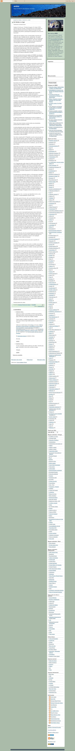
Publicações (51, 385)
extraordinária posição (20, 329)
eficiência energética (53, 242)
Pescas (50, 367)
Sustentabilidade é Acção (54, 526)
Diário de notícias (53, 660)
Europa (50, 262)
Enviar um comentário (17, 355)
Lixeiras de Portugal (53, 490)
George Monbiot (52, 570)
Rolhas (50, 398)
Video (50, 424)
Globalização (52, 291)
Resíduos (51, 394)
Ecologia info (52, 610)
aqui (42, 330)
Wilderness (51, 427)
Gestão (50, 286)
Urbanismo (51, 422)
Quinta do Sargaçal (53, 513)
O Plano (32, 325)
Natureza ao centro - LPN (54, 501)
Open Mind (51, 577)
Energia (50, 244)
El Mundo (51, 678)
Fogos (50, 275)
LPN (50, 620)
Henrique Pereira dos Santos (57, 702)
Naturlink (51, 625)
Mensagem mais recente (16, 359)
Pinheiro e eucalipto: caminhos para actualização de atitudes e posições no (55, 112)
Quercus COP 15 (52, 510)
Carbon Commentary (53, 557)
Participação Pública (53, 361)
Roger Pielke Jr (52, 583)
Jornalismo (51, 315)
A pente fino (51, 640)
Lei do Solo (51, 320)
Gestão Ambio (52, 288)
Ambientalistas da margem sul (55, 443)
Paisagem (51, 359)
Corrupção (51, 217)
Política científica (53, 376)
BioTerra (51, 459)
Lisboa (50, 322)
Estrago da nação (53, 481)
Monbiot (51, 338)
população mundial (53, 381)
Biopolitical (51, 554)
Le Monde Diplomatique (54, 687)
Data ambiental (52, 546)
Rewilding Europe (52, 581)
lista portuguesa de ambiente (57, 39)
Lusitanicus (51, 492)
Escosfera (51, 479)
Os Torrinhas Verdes (53, 506)
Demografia (51, 228)
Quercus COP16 (52, 512)
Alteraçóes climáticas (53, 153)
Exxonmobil (51, 264)
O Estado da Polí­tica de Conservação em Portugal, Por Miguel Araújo (55, 96)
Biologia (51, 185)
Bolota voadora (52, 463)
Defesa (50, 226)
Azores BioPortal (52, 597)
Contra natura (52, 468)
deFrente (51, 608)
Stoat (50, 588)
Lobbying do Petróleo (53, 326)
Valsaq (50, 531)
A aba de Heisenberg (53, 638)
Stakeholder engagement (54, 407)
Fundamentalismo (53, 284)
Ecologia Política (52, 235)
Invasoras (51, 313)
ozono (50, 358)
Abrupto (50, 642)
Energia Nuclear (52, 246)
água (50, 147)
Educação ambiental (53, 474)
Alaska (50, 149)
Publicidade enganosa (53, 388)
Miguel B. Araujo (54, 712)
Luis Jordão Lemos (55, 710)
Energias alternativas (53, 248)
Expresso (51, 664)
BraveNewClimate (53, 556)
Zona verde (51, 538)
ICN (50, 306)
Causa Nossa (52, 647)
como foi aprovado (29, 327)
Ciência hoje (51, 601)
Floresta (51, 271)
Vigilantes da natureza (54, 535)
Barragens (51, 178)
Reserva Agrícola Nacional (54, 392)
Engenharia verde (53, 477)
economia (51, 237)
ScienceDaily (52, 628)
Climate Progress (52, 566)
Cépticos (51, 196)
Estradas (51, 257)
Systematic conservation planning (56, 590)
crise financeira (52, 223)
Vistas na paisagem (53, 536)
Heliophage (51, 574)
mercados (51, 336)
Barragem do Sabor (53, 176)
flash (50, 269)
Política (50, 374)
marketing (51, 331)
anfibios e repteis (52, 447)
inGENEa (51, 488)
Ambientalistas (52, 442)
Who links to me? (51, 741)
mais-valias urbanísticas (54, 329)
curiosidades (51, 225)
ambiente (51, 158)
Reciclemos (51, 517)
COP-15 (51, 216)
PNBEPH (51, 372)
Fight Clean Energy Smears (55, 568)
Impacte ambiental (53, 309)
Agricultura (51, 144)
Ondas (50, 504)
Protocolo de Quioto (53, 383)
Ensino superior (52, 251)
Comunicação (52, 208)
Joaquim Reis (53, 706)
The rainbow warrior (53, 529)
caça (50, 192)
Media (50, 333)
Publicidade (51, 387)
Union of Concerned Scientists (55, 592)
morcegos (51, 340)
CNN (50, 676)
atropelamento (52, 170)
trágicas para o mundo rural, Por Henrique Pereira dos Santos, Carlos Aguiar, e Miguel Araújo (56, 124)
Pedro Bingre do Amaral (56, 720)
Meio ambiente (52, 543)
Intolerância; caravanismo (54, 311)
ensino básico (52, 250)
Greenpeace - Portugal (54, 486)
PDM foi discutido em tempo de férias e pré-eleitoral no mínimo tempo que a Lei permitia (29, 326)
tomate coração (52, 416)
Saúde (50, 399)
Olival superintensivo (53, 351)
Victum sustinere (52, 533)
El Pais (50, 679)
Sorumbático (51, 654)
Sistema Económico (53, 403)
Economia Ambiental (53, 239)
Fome (50, 277)
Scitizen (51, 585)
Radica (50, 515)
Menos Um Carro (52, 494)
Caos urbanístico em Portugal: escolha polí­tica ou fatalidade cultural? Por (55, 108)
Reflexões (51, 390)
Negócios (51, 346)
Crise (50, 221)
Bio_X (50, 457)
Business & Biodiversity (54, 599)
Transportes (51, 418)
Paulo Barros (53, 716)
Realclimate (51, 579)
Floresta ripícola (52, 273)
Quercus (51, 627)
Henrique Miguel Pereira (56, 701)
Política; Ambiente (53, 379)
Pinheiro (51, 370)
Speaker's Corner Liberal (54, 656)
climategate (51, 203)
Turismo (51, 420)
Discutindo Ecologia (53, 472)
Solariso (51, 522)
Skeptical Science (53, 586)
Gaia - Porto (51, 484)
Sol (50, 668)
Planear (50, 508)
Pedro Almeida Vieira (55, 718)
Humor (50, 304)
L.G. (51, 708)
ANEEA (50, 445)
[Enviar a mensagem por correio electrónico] (42, 304)
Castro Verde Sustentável (54, 465)
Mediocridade (52, 335)
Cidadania (51, 198)
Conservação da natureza (54, 212)
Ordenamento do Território (54, 353)
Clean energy (52, 466)
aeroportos (51, 142)
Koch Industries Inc (53, 317)
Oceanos (51, 349)
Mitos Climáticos (52, 495)
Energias (51, 475)
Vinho (50, 425)
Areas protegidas (52, 165)
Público (50, 666)
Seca (50, 401)
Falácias (51, 266)
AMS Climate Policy (53, 552)
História (50, 300)
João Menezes (54, 704)
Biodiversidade (52, 181)
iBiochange (51, 612)
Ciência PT (51, 603)
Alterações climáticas (53, 155)
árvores (50, 169)
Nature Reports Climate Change (56, 575)
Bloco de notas (52, 646)
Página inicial (29, 359)
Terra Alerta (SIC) (52, 527)
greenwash (51, 295)
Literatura (51, 324)
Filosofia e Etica (52, 268)
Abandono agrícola (53, 140)
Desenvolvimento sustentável (55, 232)
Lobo (50, 327)
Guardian (51, 683)
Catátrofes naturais (53, 194)
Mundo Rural (51, 342)
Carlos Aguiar (53, 697)
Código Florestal (52, 207)
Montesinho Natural (53, 497)
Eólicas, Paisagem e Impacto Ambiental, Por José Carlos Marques (55, 100)
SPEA (50, 632)
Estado (50, 255)
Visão (50, 669)
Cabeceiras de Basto (53, 190)
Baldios (50, 172)
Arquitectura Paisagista (54, 167)
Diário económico (52, 662)
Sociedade (51, 405)
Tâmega (51, 411)
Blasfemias (51, 644)
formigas (51, 279)
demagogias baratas (22, 336)
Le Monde (51, 685)
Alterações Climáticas (53, 440)
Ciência (50, 199)
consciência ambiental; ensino (55, 210)
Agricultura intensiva (53, 146)
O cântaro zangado (53, 503)
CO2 (50, 205)
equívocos (51, 253)
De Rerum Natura (52, 649)
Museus (51, 344)
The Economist (52, 690)
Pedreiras (51, 365)
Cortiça (50, 219)
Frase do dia (51, 282)
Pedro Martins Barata (55, 722)
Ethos (50, 259)
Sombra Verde (52, 524)
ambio (16, 6)
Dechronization (52, 606)
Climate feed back (53, 563)
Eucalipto (51, 260)
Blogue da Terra (52, 461)
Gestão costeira (52, 289)
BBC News (51, 674)
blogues (50, 187)
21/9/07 (17, 341)
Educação (51, 241)
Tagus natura (52, 634)
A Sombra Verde (52, 438)
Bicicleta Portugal (53, 456)
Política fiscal (52, 378)
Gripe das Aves (52, 297)
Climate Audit (52, 559)
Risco (50, 396)
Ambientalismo (41, 306)
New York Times (52, 688)
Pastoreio (51, 363)
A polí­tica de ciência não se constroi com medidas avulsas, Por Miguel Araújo (55, 135)
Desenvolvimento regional (54, 230)
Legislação (51, 318)
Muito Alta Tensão (53, 499)
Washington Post (52, 692)
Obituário (51, 347)
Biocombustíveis (52, 179)
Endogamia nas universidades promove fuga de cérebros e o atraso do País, (55, 117)
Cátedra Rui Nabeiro (53, 605)
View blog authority (52, 730)
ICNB (50, 307)
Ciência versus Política (54, 201)
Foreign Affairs (52, 681)
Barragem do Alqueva (53, 174)
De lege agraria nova (53, 545)
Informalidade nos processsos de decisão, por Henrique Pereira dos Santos (56, 91)
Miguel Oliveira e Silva (55, 714)
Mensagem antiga (41, 359)
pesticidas (51, 369)
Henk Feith (53, 699)
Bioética (51, 183)
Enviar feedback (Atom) (22, 362)
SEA (50, 630)
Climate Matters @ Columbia (55, 565)
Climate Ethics (52, 561)
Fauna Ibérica (52, 483)
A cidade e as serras (53, 436)
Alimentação (51, 151)
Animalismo (51, 160)
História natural (52, 302)
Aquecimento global (53, 451)
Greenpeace (51, 293)
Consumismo (52, 214)
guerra (50, 298)
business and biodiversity (54, 189)
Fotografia (51, 280)
